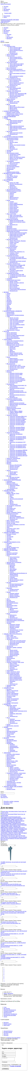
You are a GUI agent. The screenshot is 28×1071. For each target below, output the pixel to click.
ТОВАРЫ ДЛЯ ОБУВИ (7, 829)
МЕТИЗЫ (18, 822)
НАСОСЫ (21, 823)
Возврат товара (7, 1023)
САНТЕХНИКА (5, 825)
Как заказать (7, 9)
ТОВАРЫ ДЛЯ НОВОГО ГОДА (16, 827)
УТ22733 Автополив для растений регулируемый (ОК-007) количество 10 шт (13, 874)
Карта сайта (7, 1025)
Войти (2, 4)
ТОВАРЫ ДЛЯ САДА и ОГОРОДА (10, 830)
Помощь (6, 33)
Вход (2, 834)
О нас (5, 7)
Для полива (6, 804)
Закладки (18, 835)
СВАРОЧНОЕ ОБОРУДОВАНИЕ (18, 825)
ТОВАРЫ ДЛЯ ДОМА (6, 826)
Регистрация (7, 4)
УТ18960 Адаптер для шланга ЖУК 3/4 (11, 903)
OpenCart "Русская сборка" (14, 1037)
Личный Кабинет (8, 1031)
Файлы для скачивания (10, 837)
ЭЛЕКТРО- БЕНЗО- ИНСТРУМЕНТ (17, 833)
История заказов (8, 1032)
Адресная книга (11, 835)
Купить (2, 869)
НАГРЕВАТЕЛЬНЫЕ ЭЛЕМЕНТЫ (10, 823)
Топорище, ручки (8, 802)
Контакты (6, 10)
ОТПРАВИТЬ (5, 1068)
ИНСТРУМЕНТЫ (10, 822)
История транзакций (20, 838)
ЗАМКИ (12, 819)
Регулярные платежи (21, 837)
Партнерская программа (10, 1015)
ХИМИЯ (15, 831)
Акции (5, 1016)
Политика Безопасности (10, 1010)
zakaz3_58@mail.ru (8, 993)
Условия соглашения (9, 1011)
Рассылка (6, 1035)
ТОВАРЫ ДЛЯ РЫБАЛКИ (20, 829)
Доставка (6, 6)
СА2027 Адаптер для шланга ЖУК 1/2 (10, 894)
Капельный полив (16, 816)
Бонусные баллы (5, 838)
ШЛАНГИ (20, 831)
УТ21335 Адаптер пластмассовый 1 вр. (11, 923)
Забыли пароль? (14, 834)
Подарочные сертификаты (10, 1014)
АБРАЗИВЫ (4, 818)
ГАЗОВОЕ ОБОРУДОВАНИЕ (15, 818)
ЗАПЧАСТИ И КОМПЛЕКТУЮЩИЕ (11, 820)
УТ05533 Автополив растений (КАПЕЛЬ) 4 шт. (13, 885)
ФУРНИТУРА (8, 831)
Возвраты (11, 838)
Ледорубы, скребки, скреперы (11, 801)
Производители (8, 1012)
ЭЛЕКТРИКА (4, 833)
